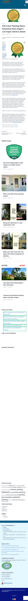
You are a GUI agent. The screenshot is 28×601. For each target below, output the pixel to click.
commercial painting (8, 487)
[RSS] (15, 599)
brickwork (3, 487)
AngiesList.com (15, 95)
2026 (2, 485)
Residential (4, 510)
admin (4, 34)
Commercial (4, 506)
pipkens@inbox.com (8, 578)
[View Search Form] (26, 2)
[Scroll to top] (24, 598)
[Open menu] (25, 5)
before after (16, 485)
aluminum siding (6, 485)
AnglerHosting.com (5, 591)
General (3, 23)
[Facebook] (13, 599)
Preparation (4, 509)
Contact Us (14, 595)
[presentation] (14, 152)
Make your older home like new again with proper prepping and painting (13, 254)
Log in (4, 515)
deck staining (24, 487)
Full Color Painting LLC (9, 590)
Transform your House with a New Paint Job (21, 133)
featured (15, 124)
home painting (20, 492)
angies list (4, 124)
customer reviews (10, 124)
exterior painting (16, 489)
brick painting (21, 485)
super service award (14, 126)
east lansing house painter (6, 489)
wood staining (6, 501)
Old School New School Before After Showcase (10, 545)
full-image (11, 492)
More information (11, 539)
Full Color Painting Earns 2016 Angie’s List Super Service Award (13, 165)
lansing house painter (6, 126)
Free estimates (6, 528)
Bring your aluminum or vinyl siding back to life (7, 133)
